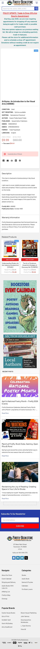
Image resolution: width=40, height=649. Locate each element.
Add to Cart (10, 259)
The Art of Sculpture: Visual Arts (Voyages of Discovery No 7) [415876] (30, 265)
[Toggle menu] (2, 2)
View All (23, 629)
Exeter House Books (8, 613)
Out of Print (5, 616)
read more (5, 413)
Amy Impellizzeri (7, 627)
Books (24, 575)
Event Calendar (6, 579)
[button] (20, 306)
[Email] (7, 160)
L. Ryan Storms (26, 626)
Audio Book (25, 579)
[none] (20, 74)
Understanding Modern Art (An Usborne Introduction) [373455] (10, 265)
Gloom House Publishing (28, 613)
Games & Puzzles (27, 582)
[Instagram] (18, 558)
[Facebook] (3, 160)
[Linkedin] (16, 160)
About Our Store (7, 575)
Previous (2, 257)
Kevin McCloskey (7, 623)
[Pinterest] (20, 160)
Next (37, 257)
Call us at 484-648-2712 (20, 552)
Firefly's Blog (6, 595)
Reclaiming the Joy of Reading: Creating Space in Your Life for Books (19, 487)
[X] (26, 558)
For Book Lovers (27, 589)
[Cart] (37, 2)
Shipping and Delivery (9, 582)
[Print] (11, 160)
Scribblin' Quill (6, 620)
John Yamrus (25, 616)
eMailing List (6, 591)
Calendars (25, 586)
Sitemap (4, 599)
